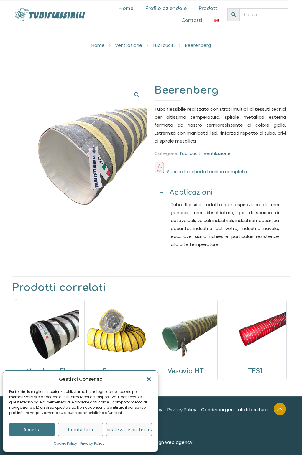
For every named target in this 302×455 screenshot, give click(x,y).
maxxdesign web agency (165, 442)
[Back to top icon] (280, 409)
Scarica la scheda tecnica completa (207, 171)
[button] (149, 379)
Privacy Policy (92, 443)
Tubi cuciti (163, 45)
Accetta (32, 429)
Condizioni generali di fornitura (234, 409)
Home (98, 45)
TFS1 (255, 371)
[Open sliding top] (295, 6)
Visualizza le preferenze (129, 429)
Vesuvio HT (186, 371)
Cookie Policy (65, 443)
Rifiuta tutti (80, 429)
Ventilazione (128, 45)
